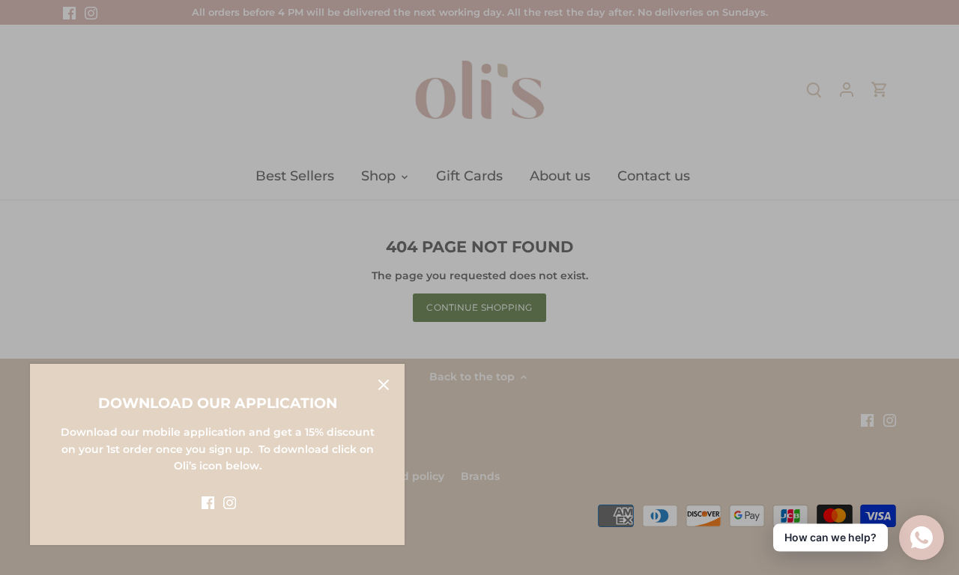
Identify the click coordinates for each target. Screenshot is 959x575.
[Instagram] (229, 502)
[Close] (383, 384)
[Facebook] (208, 502)
